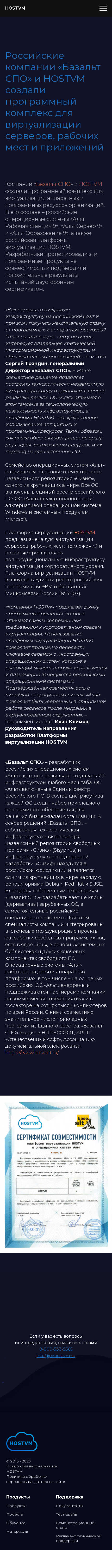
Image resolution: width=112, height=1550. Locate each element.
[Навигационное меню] (103, 8)
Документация (70, 1505)
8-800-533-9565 (56, 1349)
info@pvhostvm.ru (56, 1355)
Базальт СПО (53, 184)
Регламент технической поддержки (78, 1538)
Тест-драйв (66, 1514)
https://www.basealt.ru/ (32, 1053)
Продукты (16, 1505)
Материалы (17, 1531)
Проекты (14, 1514)
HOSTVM (90, 184)
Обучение (16, 1522)
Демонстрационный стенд (75, 1525)
